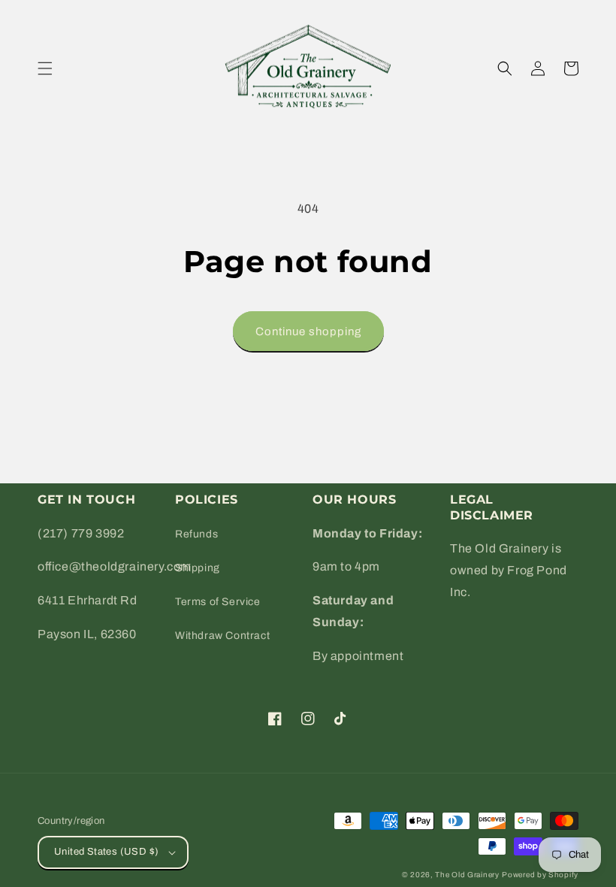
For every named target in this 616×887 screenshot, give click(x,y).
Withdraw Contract (222, 635)
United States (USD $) (106, 851)
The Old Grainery (467, 874)
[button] (45, 68)
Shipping (197, 568)
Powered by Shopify (540, 874)
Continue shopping (308, 331)
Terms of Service (218, 601)
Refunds (196, 534)
